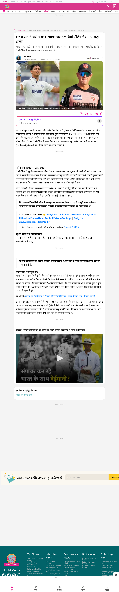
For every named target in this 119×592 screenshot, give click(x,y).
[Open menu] (4, 11)
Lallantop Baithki (34, 569)
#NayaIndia (89, 214)
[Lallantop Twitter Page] (9, 575)
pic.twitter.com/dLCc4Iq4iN (34, 221)
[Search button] (108, 6)
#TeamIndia (44, 218)
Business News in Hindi (89, 559)
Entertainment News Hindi (72, 562)
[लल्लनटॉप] (7, 6)
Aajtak (13, 1)
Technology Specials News (109, 572)
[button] (115, 6)
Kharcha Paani (33, 571)
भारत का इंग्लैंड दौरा (24, 394)
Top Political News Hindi (53, 571)
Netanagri (31, 566)
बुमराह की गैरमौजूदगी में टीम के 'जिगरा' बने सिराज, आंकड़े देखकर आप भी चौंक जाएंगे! (60, 296)
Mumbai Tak (49, 1)
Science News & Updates (107, 568)
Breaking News (52, 568)
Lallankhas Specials (53, 565)
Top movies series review (71, 572)
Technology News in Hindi (109, 562)
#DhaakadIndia (28, 218)
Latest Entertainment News (72, 576)
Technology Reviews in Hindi (109, 576)
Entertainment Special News (69, 568)
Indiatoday (21, 1)
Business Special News (88, 566)
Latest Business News (88, 562)
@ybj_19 (78, 218)
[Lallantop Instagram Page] (14, 575)
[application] (59, 358)
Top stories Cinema (71, 565)
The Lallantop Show (35, 558)
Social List (31, 576)
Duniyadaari (32, 560)
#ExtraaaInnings (61, 218)
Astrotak (59, 1)
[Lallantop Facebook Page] (4, 575)
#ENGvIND (76, 214)
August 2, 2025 (71, 227)
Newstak (39, 1)
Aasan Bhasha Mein (35, 573)
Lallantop (5, 1)
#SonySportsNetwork (57, 214)
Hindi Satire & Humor (51, 562)
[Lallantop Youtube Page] (19, 575)
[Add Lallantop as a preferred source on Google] (93, 58)
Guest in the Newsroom (32, 563)
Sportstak (31, 1)
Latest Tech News (107, 565)
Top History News (53, 574)
